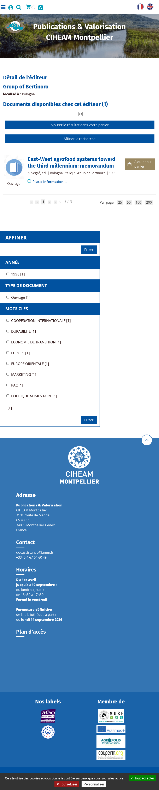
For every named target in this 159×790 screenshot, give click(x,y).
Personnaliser (94, 784)
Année (12, 262)
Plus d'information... (50, 181)
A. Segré (34, 173)
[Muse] (111, 716)
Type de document (26, 285)
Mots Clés (16, 309)
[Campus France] (48, 732)
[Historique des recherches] (40, 7)
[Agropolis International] (111, 741)
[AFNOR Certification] (48, 716)
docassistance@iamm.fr (34, 552)
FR (139, 6)
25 (120, 202)
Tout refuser (68, 784)
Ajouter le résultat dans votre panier (80, 124)
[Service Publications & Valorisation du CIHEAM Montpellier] (15, 25)
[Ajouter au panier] (129, 164)
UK (149, 6)
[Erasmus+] (111, 729)
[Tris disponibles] (80, 113)
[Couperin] (111, 755)
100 (138, 202)
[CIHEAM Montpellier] (79, 465)
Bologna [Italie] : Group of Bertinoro (78, 173)
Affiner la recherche (80, 138)
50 (129, 202)
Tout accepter (144, 778)
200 (149, 202)
